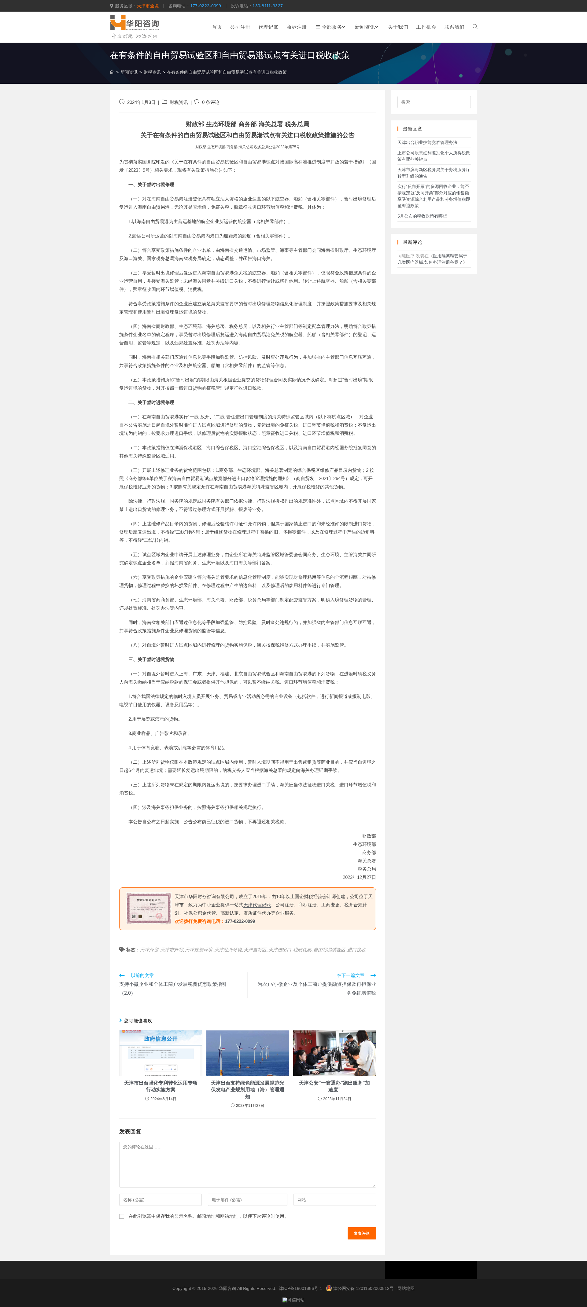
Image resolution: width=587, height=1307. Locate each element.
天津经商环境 (228, 949)
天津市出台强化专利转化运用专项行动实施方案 (161, 1086)
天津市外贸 (171, 949)
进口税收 (356, 949)
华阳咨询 (227, 1288)
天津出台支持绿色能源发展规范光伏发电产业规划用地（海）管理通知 (247, 1089)
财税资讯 (179, 102)
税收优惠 (302, 949)
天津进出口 (279, 949)
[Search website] (475, 27)
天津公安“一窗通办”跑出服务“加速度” (334, 1086)
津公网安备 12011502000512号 (363, 1288)
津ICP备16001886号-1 (300, 1288)
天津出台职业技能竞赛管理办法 (427, 142)
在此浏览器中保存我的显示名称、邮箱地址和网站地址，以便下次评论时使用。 (208, 1216)
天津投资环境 (198, 949)
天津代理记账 (257, 904)
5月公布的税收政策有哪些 (422, 216)
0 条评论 (211, 102)
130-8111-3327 (268, 5)
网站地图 (406, 1288)
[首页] (112, 72)
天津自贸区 (255, 949)
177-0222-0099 (205, 5)
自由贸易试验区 (329, 949)
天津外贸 (149, 949)
